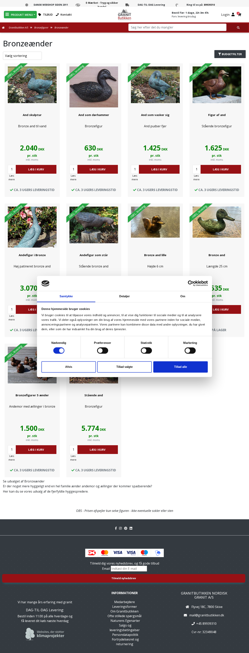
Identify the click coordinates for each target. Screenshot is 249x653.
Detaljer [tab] (124, 296)
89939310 (209, 4)
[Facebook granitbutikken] (117, 528)
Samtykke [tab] (66, 296)
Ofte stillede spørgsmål (124, 616)
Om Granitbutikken (124, 611)
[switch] (102, 351)
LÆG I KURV (36, 169)
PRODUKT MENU (22, 15)
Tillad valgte (124, 366)
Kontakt (66, 14)
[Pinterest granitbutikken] (127, 528)
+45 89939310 (206, 623)
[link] (32, 130)
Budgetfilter (232, 54)
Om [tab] (182, 296)
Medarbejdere (124, 602)
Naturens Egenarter (125, 620)
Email (106, 568)
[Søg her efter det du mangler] (237, 28)
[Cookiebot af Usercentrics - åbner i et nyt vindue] (191, 283)
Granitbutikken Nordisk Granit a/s (204, 595)
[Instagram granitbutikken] (121, 528)
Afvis (68, 366)
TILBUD (48, 14)
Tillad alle (180, 366)
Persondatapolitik (125, 635)
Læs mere (12, 177)
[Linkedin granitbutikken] (132, 528)
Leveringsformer (124, 606)
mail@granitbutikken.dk (206, 615)
